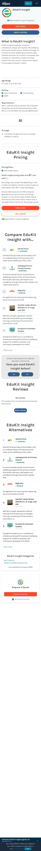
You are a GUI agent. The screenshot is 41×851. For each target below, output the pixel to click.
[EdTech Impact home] (6, 3)
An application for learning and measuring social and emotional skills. (19, 492)
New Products (9, 560)
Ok (28, 849)
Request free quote (20, 594)
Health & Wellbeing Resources (15, 563)
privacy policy (18, 849)
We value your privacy (22, 599)
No (27, 374)
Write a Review (20, 410)
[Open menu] (37, 3)
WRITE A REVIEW (20, 32)
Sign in (28, 3)
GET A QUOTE (20, 214)
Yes (14, 374)
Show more (7, 350)
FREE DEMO (21, 26)
